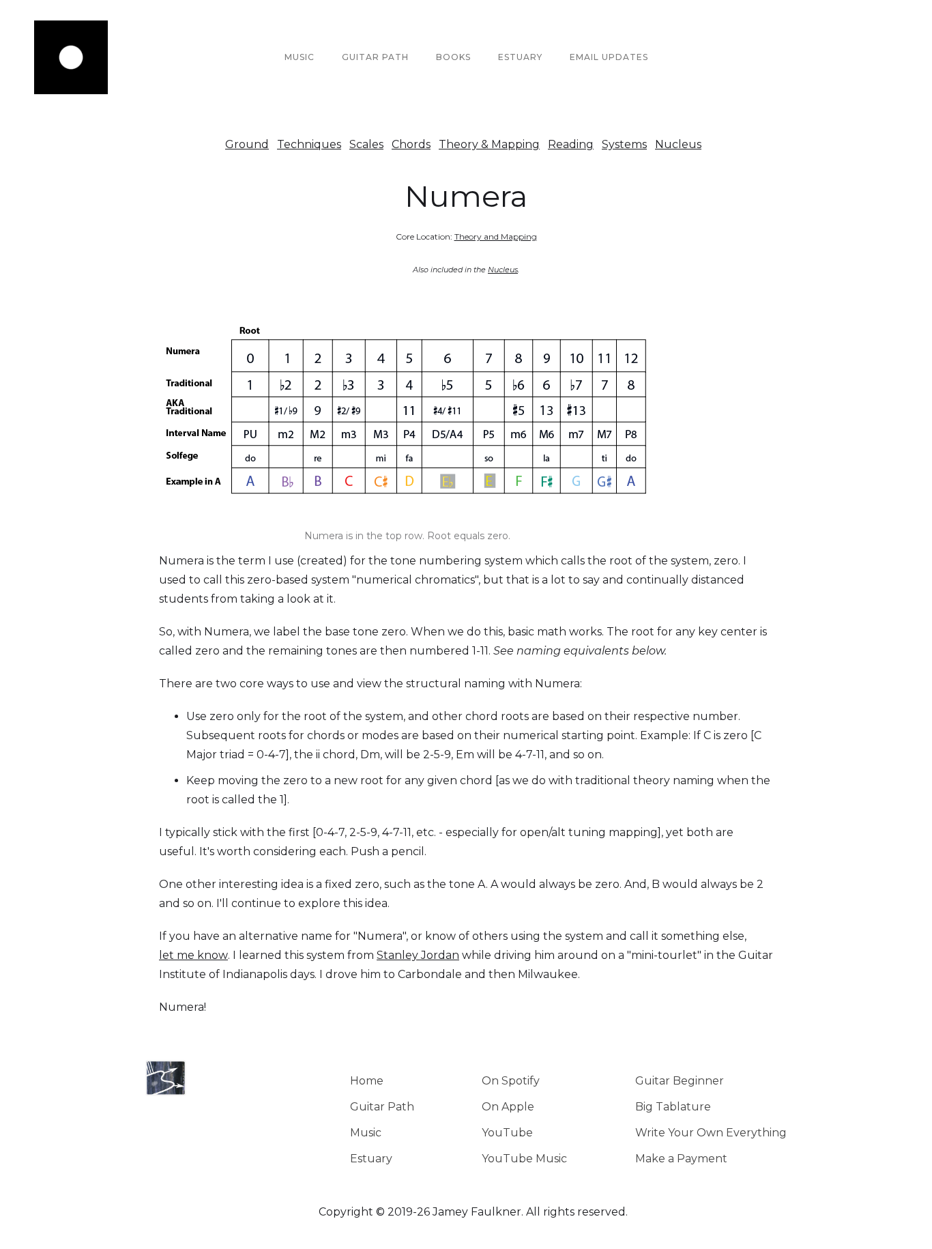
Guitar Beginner (679, 1080)
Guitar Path (375, 57)
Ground (247, 144)
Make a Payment (681, 1158)
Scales (366, 144)
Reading (571, 144)
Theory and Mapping (495, 236)
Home (366, 1080)
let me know (193, 955)
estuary (520, 57)
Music (300, 57)
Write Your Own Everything (711, 1132)
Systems (624, 144)
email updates (609, 57)
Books (453, 57)
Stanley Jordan (418, 955)
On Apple (508, 1106)
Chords (411, 144)
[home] (71, 57)
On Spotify (511, 1080)
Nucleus (678, 144)
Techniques (309, 144)
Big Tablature (673, 1106)
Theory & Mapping (489, 144)
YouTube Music (524, 1158)
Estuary (371, 1158)
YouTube (507, 1132)
